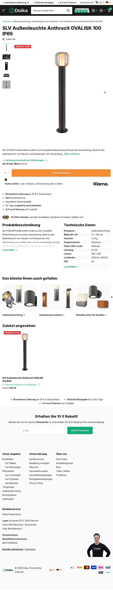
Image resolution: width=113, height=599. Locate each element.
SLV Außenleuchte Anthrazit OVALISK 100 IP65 (22, 379)
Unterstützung (38, 453)
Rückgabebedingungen (40, 479)
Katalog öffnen (4, 10)
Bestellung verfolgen (39, 463)
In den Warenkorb (61, 173)
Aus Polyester (12, 479)
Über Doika (61, 459)
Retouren (33, 467)
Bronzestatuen (9, 495)
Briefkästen (7, 459)
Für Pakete (10, 463)
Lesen (8, 250)
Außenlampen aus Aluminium (45, 21)
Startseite (6, 21)
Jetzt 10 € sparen (80, 430)
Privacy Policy (36, 483)
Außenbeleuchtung (21, 21)
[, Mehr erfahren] (94, 10)
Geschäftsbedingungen (40, 475)
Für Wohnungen (13, 467)
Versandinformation (38, 471)
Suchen (68, 10)
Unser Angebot (11, 453)
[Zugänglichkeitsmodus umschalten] (96, 2)
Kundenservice (87, 2)
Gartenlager (8, 499)
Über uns (61, 453)
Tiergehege (8, 487)
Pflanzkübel (8, 471)
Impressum (30, 549)
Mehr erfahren (72, 154)
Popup (46, 160)
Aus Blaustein (11, 483)
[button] (105, 92)
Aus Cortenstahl (12, 475)
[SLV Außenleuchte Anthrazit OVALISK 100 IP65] (24, 352)
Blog (58, 467)
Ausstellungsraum (64, 463)
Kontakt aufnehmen (12, 549)
